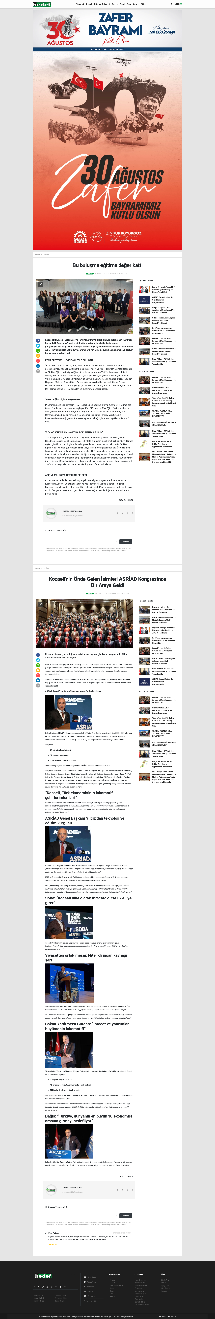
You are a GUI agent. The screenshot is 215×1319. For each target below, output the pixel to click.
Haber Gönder (60, 1301)
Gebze (136, 4)
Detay (163, 1317)
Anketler (164, 1283)
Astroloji (164, 1291)
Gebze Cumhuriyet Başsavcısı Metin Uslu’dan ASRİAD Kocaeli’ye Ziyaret (164, 351)
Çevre (115, 4)
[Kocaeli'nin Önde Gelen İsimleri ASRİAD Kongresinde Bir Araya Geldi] (84, 623)
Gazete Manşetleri (142, 1305)
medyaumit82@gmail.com (72, 515)
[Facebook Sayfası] (35, 1287)
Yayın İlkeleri (39, 1298)
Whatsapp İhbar (61, 1298)
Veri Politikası (39, 1301)
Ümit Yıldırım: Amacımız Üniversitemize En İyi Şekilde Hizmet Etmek (163, 330)
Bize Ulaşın (91, 1301)
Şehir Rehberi (140, 1302)
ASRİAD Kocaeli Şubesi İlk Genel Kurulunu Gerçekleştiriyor (162, 299)
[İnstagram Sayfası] (44, 1287)
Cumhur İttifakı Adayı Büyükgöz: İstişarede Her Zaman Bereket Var (162, 390)
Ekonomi (80, 4)
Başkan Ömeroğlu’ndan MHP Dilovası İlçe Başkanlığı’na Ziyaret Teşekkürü (163, 289)
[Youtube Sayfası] (48, 1287)
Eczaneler (139, 1288)
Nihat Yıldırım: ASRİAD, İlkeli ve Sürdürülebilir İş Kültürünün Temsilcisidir (164, 361)
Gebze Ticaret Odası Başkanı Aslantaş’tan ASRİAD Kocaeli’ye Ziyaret (163, 320)
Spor (129, 4)
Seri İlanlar (139, 1299)
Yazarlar (90, 1287)
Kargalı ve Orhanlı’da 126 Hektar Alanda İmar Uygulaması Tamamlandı (162, 444)
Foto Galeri (91, 1277)
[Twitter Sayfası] (39, 1287)
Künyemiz (91, 1296)
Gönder (126, 542)
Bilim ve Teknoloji (102, 4)
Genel (122, 4)
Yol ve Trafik (140, 1283)
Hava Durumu (140, 1280)
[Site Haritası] (61, 1287)
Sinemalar (139, 1296)
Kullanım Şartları (61, 1295)
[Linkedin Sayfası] (52, 1287)
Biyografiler (165, 1286)
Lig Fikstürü (139, 1291)
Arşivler (90, 1291)
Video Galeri (92, 1282)
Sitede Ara (165, 1280)
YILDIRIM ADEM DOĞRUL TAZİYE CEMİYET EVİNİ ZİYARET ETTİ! (162, 413)
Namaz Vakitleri (141, 1286)
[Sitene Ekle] (66, 1287)
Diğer (143, 4)
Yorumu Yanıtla (53, 1244)
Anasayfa (38, 254)
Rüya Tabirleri (166, 1288)
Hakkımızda (38, 1295)
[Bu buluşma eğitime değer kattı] (84, 306)
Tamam (173, 1317)
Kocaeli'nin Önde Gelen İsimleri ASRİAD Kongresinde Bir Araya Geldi (164, 341)
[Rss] (57, 1287)
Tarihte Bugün (140, 1294)
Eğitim (46, 254)
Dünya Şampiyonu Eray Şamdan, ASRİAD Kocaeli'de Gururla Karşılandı (163, 310)
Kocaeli (89, 4)
